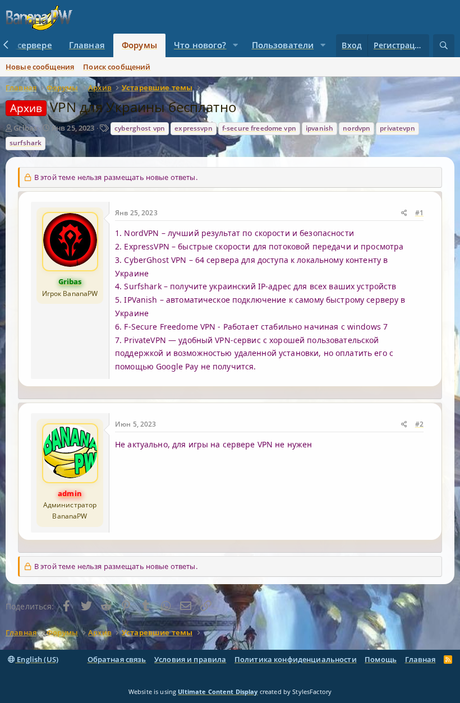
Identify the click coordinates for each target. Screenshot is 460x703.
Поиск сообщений (116, 67)
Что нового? (200, 44)
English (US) (36, 659)
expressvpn (193, 128)
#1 (419, 213)
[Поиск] (443, 45)
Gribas (25, 128)
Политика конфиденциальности (295, 659)
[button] (235, 45)
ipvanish (319, 128)
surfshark (26, 142)
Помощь (381, 659)
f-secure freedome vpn (259, 128)
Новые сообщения (40, 67)
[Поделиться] (404, 213)
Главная (87, 44)
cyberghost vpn (139, 128)
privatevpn (397, 128)
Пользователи (283, 44)
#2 (419, 424)
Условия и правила (190, 659)
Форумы (139, 44)
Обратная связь (117, 659)
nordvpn (356, 128)
